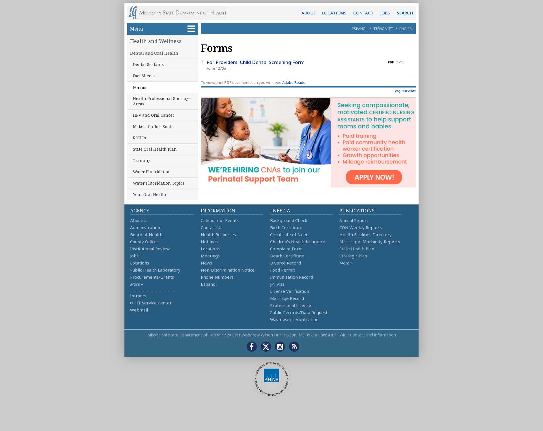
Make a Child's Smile (153, 126)
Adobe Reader (294, 82)
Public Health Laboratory (155, 270)
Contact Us (211, 227)
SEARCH (405, 13)
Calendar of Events (220, 220)
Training (141, 160)
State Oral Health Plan (155, 149)
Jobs (134, 256)
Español (359, 28)
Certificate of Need (289, 234)
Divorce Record (285, 263)
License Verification (289, 291)
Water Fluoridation (152, 171)
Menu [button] (136, 28)
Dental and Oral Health (154, 53)
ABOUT (308, 13)
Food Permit (282, 270)
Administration (145, 227)
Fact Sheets (144, 75)
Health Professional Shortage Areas (162, 101)
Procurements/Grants (152, 277)
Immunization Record (291, 277)
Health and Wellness (156, 41)
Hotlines (209, 241)
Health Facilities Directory (365, 234)
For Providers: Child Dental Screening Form (255, 62)
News (206, 263)
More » (136, 284)
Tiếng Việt (383, 28)
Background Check (288, 220)
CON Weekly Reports (360, 227)
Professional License (290, 305)
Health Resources (218, 234)
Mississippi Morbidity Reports (369, 241)
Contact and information (373, 335)
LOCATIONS (334, 13)
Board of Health (146, 234)
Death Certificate (287, 256)
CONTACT (363, 13)
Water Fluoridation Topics (158, 183)
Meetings (210, 256)
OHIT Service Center (151, 303)
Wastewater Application (294, 319)
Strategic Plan (353, 256)
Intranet (138, 295)
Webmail (139, 310)
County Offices (144, 241)
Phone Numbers (217, 277)
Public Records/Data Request (298, 312)
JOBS (385, 13)
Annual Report (353, 220)
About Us (139, 220)
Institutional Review (150, 248)
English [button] (406, 28)
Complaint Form (286, 248)
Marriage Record (287, 298)
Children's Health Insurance (297, 241)
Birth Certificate (286, 227)
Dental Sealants (148, 64)
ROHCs (139, 137)
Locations (139, 263)
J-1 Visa (277, 284)
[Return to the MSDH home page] (180, 13)
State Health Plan (356, 248)
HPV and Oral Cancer (153, 115)
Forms (139, 87)
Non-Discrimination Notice (228, 270)
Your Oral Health (149, 194)
